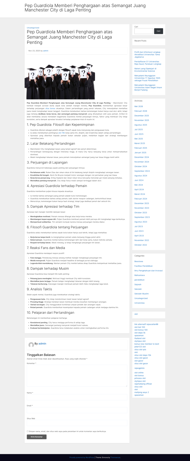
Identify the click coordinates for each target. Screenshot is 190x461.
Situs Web (31, 418)
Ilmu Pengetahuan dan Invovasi (148, 271)
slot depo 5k (139, 333)
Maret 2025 (139, 143)
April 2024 (139, 189)
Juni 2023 (138, 231)
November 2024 (141, 162)
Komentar (31, 363)
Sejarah (137, 284)
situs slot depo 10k (142, 355)
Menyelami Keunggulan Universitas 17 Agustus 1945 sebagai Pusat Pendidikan (147, 78)
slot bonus (139, 375)
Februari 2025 (140, 148)
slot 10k (61, 133)
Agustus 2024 (140, 176)
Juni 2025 (138, 134)
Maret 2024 (139, 194)
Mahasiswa (139, 275)
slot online (138, 373)
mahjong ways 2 (141, 392)
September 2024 (142, 171)
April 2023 (139, 236)
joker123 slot (140, 347)
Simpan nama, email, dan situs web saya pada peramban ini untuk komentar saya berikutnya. (67, 431)
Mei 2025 (138, 139)
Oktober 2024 (140, 166)
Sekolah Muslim (141, 294)
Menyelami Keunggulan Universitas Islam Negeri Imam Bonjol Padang (148, 87)
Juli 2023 (138, 226)
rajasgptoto (139, 368)
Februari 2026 (140, 111)
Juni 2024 (138, 180)
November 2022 (141, 240)
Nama (30, 393)
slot (136, 314)
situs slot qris (140, 349)
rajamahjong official (143, 384)
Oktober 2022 (140, 245)
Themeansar (115, 457)
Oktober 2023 (140, 212)
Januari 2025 (140, 152)
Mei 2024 (138, 185)
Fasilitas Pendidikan (143, 266)
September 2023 (142, 217)
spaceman (139, 335)
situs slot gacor (141, 358)
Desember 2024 (141, 157)
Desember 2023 (141, 203)
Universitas (139, 303)
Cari (136, 27)
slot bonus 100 (141, 330)
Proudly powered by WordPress (82, 457)
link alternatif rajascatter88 (146, 324)
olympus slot (140, 341)
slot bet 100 (139, 327)
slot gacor (138, 361)
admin (45, 51)
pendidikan (139, 280)
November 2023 (141, 208)
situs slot (138, 387)
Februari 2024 (140, 199)
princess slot (140, 378)
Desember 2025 (141, 116)
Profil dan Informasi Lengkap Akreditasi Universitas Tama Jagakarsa (147, 54)
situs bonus (50, 108)
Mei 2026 (138, 106)
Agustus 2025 (140, 125)
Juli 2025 (138, 129)
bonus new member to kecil (146, 344)
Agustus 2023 (140, 222)
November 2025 (141, 120)
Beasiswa (138, 261)
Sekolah (138, 289)
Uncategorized (33, 28)
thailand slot (139, 338)
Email (30, 406)
